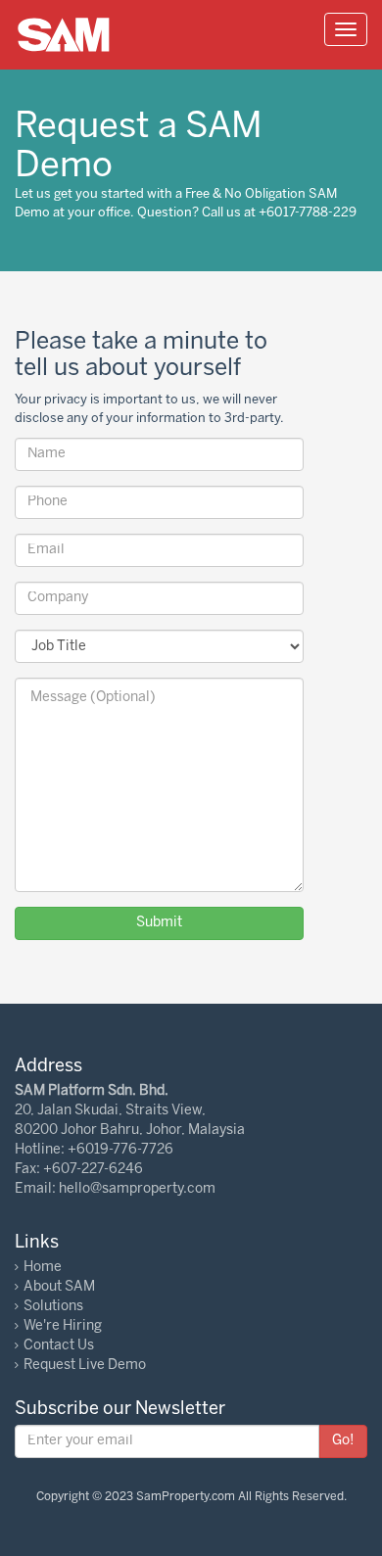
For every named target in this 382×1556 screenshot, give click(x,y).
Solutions (53, 1306)
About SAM (59, 1287)
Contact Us (59, 1346)
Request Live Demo (85, 1365)
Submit (159, 923)
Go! (343, 1441)
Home (43, 1267)
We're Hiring (63, 1326)
